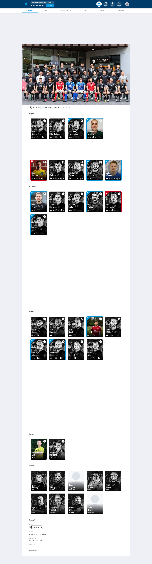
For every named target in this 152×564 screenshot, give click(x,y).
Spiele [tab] (46, 10)
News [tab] (85, 10)
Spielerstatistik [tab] (66, 10)
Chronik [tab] (121, 10)
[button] (47, 107)
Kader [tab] (30, 10)
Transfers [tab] (102, 10)
